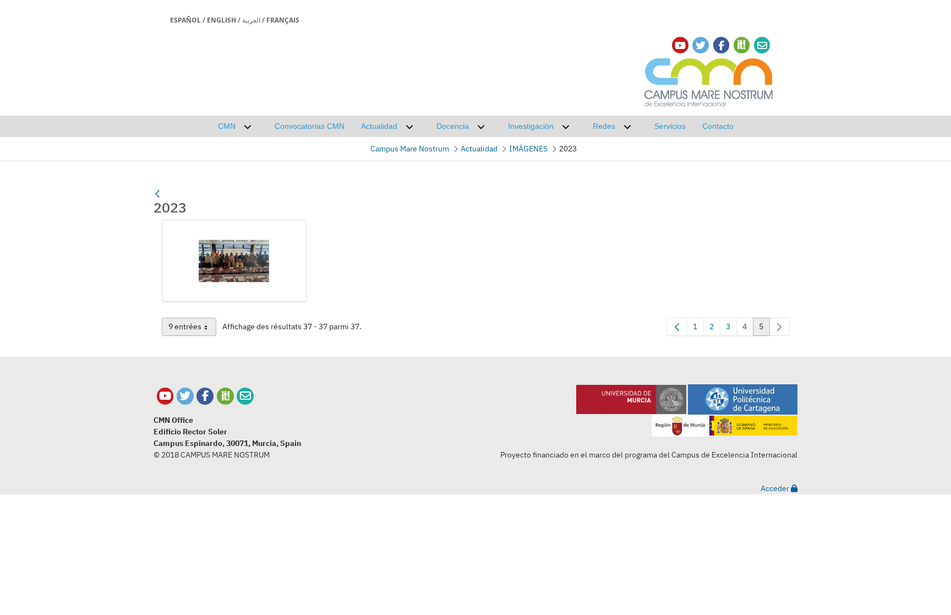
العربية (251, 20)
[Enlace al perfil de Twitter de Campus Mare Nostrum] (701, 45)
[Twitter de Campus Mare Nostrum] (185, 396)
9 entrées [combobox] (192, 329)
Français (282, 20)
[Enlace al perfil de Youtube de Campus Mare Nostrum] (680, 45)
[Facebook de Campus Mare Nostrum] (205, 396)
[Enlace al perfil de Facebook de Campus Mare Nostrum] (721, 45)
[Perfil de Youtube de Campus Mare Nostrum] (165, 396)
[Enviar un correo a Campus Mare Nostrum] (245, 396)
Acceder (776, 488)
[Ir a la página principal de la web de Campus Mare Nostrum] (709, 81)
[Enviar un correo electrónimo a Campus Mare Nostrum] (762, 45)
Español (185, 20)
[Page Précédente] (677, 327)
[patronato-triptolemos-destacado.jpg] (234, 261)
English (221, 20)
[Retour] (157, 194)
